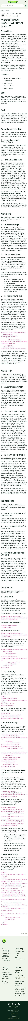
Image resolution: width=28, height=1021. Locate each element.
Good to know (8, 88)
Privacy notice (14, 1011)
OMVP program (19, 951)
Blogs (16, 955)
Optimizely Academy (5, 982)
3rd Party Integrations (14, 1018)
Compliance (14, 1016)
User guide (5, 976)
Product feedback (20, 959)
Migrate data (8, 80)
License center (6, 960)
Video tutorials (6, 978)
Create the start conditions (12, 78)
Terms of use (14, 1013)
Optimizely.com (6, 953)
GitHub (4, 980)
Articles (7, 11)
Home (2, 11)
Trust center (14, 1015)
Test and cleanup (9, 86)
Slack (16, 957)
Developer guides (7, 974)
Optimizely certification (5, 956)
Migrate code (8, 83)
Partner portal (6, 972)
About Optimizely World (14, 1010)
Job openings (5, 958)
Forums (17, 953)
